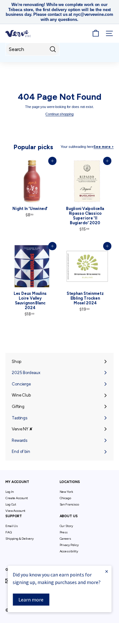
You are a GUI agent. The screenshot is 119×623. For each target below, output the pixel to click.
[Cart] (95, 33)
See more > (104, 147)
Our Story (66, 526)
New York (66, 492)
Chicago (65, 498)
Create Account (16, 498)
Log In (9, 492)
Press (64, 532)
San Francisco (69, 504)
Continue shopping (59, 114)
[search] (32, 49)
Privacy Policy (69, 545)
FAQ (8, 532)
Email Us (11, 526)
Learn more (30, 599)
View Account (15, 511)
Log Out (10, 504)
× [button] (106, 571)
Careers (65, 539)
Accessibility (69, 551)
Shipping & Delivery (19, 539)
